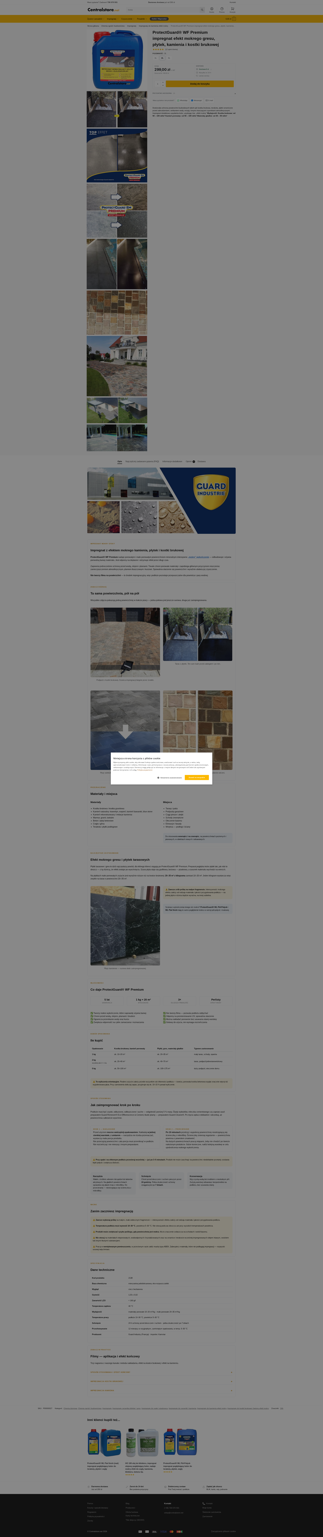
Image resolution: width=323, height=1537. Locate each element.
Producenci (130, 1508)
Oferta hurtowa (132, 1512)
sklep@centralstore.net (173, 1513)
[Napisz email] (209, 100)
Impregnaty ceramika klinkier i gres (126, 1408)
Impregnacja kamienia (102, 1390)
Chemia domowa (70, 1408)
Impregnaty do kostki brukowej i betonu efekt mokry (248, 1408)
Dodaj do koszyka (200, 84)
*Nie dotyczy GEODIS (135, 1520)
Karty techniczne (133, 1516)
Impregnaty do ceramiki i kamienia (182, 1408)
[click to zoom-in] (117, 59)
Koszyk (232, 12)
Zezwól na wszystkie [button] (197, 777)
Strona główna (93, 26)
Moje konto (207, 1508)
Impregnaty (131, 26)
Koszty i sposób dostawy (97, 1508)
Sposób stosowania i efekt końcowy (110, 1372)
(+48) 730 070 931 (171, 1508)
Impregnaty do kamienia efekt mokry (153, 26)
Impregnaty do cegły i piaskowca (155, 1408)
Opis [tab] (120, 461)
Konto (211, 12)
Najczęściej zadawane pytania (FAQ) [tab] (142, 461)
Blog (127, 1503)
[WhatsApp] (182, 100)
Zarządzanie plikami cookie (223, 1531)
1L (156, 58)
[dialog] (161, 768)
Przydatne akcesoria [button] (164, 93)
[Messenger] (196, 100)
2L (162, 58)
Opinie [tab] (190, 461)
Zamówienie (207, 1516)
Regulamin (91, 1512)
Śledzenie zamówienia (211, 1512)
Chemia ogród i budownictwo (113, 26)
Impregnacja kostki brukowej (106, 1381)
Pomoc (222, 12)
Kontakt (233, 2)
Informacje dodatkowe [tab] (172, 461)
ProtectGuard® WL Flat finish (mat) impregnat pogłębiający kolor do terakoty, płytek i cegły (103, 1466)
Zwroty (90, 1521)
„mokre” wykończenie (198, 557)
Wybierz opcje (104, 1474)
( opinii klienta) (171, 49)
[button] (231, 19)
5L (169, 58)
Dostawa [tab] (202, 461)
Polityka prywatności (95, 1516)
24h (281, 1408)
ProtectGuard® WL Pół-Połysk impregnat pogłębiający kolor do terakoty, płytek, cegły (177, 1466)
